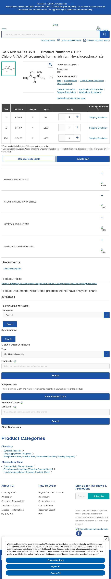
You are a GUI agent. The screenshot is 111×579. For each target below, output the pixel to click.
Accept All (56, 573)
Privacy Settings (56, 560)
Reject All (55, 566)
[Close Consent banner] (106, 538)
